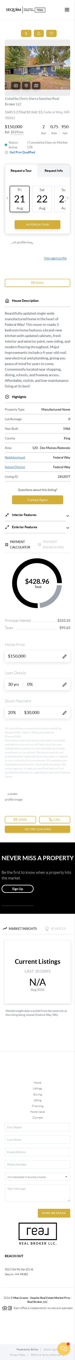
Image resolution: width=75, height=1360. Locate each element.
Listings (37, 1088)
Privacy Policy (18, 1354)
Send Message (54, 1213)
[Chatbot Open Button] (63, 1348)
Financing (37, 1106)
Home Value (37, 1111)
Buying (37, 1094)
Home (37, 1082)
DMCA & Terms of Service (46, 1354)
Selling (37, 1100)
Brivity (34, 1349)
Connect (37, 1117)
